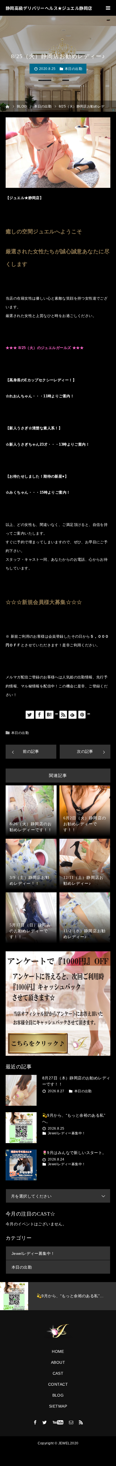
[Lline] (56, 713)
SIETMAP (58, 1406)
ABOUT (58, 1362)
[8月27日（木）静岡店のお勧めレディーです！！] (21, 1090)
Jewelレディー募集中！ (66, 1133)
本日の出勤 (73, 68)
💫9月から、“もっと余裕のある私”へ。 (73, 1118)
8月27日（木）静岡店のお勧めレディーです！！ (76, 1081)
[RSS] (81, 1422)
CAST (58, 1373)
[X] (45, 1422)
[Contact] (71, 1422)
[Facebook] (35, 1422)
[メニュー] (108, 8)
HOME (58, 1351)
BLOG (58, 1395)
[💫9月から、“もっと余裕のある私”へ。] (21, 1127)
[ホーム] (7, 106)
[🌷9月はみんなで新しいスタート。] (21, 1165)
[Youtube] (58, 1422)
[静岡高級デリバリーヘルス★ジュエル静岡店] (58, 1331)
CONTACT (58, 1384)
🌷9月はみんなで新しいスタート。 (74, 1152)
